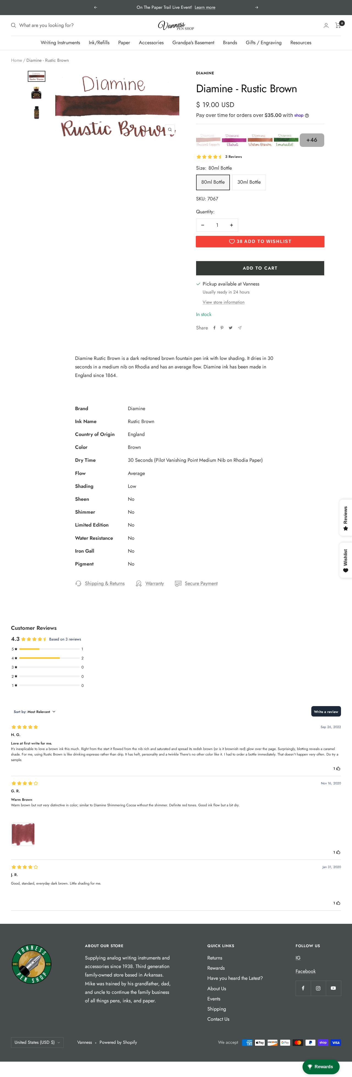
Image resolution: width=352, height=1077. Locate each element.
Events (213, 998)
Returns (214, 957)
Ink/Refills (99, 42)
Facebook (306, 971)
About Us (216, 988)
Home (16, 60)
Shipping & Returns (105, 583)
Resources (300, 42)
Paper (124, 42)
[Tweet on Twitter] (230, 328)
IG (298, 957)
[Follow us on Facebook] (303, 988)
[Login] (326, 25)
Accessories (151, 42)
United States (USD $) (35, 1042)
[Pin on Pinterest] (222, 328)
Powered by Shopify (118, 1042)
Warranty (154, 583)
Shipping (216, 1008)
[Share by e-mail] (239, 328)
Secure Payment (201, 583)
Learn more (205, 7)
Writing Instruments (60, 42)
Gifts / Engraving (264, 42)
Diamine (205, 73)
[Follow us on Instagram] (318, 988)
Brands (230, 42)
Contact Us (218, 1019)
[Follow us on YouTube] (333, 988)
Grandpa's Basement (193, 42)
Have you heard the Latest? (235, 978)
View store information (223, 302)
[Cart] (338, 25)
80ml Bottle (213, 182)
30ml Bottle (249, 182)
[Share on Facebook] (214, 328)
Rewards (216, 968)
